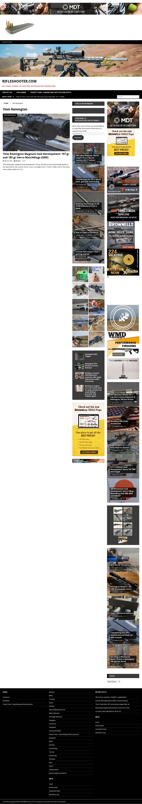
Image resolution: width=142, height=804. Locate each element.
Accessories (53, 755)
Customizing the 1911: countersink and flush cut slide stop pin (121, 635)
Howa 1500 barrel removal (121, 613)
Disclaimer (21, 92)
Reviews (52, 692)
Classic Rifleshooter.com (57, 710)
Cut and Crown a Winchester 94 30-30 (108, 711)
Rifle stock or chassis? (120, 448)
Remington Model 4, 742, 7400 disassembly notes (121, 588)
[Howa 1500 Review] (97, 323)
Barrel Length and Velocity (57, 773)
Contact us (7, 92)
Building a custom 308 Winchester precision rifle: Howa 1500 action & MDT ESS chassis (93, 377)
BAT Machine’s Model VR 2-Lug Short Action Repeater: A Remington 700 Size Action (122, 397)
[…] (22, 169)
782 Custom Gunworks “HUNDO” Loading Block (110, 697)
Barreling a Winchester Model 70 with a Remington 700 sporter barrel (122, 659)
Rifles (51, 695)
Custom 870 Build (55, 731)
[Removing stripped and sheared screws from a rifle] (127, 517)
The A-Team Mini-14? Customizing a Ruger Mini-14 (112, 704)
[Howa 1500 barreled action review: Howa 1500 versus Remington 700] (97, 290)
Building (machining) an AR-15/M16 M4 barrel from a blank (88, 206)
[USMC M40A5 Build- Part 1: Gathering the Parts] (80, 339)
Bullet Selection (54, 713)
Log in (51, 784)
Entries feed (53, 787)
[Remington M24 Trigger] (79, 356)
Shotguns (52, 759)
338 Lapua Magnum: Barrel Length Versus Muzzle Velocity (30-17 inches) (87, 157)
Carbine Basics (53, 769)
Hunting (51, 706)
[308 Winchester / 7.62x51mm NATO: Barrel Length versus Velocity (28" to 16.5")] (97, 307)
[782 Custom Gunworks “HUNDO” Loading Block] (117, 510)
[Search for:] (128, 96)
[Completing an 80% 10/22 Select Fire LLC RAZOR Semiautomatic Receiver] (80, 307)
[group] (123, 193)
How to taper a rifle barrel (87, 232)
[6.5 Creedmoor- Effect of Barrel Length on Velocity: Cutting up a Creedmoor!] (80, 274)
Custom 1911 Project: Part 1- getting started (88, 253)
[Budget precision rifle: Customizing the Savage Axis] (97, 274)
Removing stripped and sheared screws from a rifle (112, 708)
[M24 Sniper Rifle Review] (127, 532)
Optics (51, 703)
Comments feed (54, 791)
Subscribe (78, 137)
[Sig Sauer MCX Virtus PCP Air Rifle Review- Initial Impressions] (122, 540)
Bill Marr (18, 161)
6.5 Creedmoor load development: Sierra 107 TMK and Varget (123, 469)
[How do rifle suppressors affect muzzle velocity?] (127, 510)
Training (51, 699)
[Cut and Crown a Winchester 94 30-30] (117, 525)
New (50, 762)
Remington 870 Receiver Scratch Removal (91, 366)
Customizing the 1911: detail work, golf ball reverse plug (88, 180)
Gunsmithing (53, 748)
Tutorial (51, 752)
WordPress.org (54, 794)
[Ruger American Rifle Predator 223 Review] (80, 323)
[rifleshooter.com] (71, 75)
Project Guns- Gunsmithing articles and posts (51, 92)
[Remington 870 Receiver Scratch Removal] (79, 366)
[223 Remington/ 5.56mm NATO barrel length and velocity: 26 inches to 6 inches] (80, 290)
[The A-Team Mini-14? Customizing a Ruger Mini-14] (117, 517)
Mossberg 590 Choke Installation (119, 422)
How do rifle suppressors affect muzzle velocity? (111, 701)
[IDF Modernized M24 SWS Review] (127, 525)
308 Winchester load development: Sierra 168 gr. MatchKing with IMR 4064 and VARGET (122, 492)
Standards (52, 727)
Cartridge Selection (55, 717)
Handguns (52, 720)
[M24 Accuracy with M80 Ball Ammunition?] (117, 532)
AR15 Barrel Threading (120, 565)
